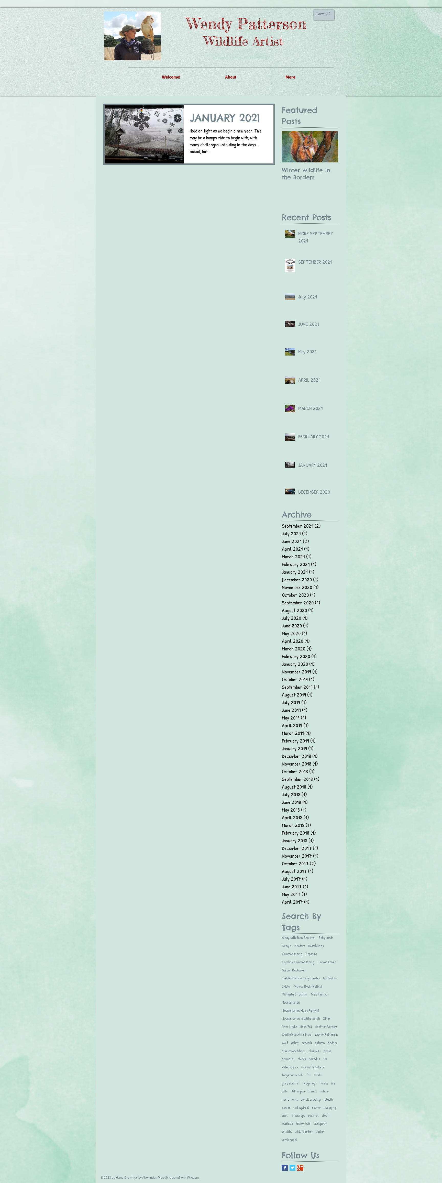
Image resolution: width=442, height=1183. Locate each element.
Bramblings (316, 945)
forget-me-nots (292, 1075)
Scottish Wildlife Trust (297, 1034)
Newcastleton (291, 1002)
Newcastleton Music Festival (300, 1010)
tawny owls (303, 1123)
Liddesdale (330, 978)
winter (320, 1131)
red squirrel (301, 1107)
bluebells (314, 1050)
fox (308, 1075)
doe (325, 1058)
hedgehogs (310, 1083)
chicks (301, 1058)
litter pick (298, 1091)
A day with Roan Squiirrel (298, 937)
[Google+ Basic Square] (300, 1168)
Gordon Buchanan (293, 970)
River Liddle (289, 1026)
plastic (329, 1099)
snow (285, 1115)
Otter (326, 1018)
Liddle (286, 986)
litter (285, 1091)
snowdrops (298, 1115)
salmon (317, 1107)
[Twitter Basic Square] (292, 1168)
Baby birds (325, 937)
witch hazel (289, 1139)
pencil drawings (311, 1099)
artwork (307, 1042)
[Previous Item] (290, 147)
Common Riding (292, 953)
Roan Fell (306, 1026)
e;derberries (290, 1067)
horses (324, 1083)
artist (295, 1042)
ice (333, 1083)
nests (285, 1099)
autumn (320, 1042)
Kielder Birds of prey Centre (301, 978)
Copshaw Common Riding (298, 961)
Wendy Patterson (326, 1034)
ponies (286, 1107)
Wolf (285, 1042)
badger (332, 1042)
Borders (299, 945)
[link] (323, 13)
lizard (312, 1091)
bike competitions (293, 1050)
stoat (325, 1115)
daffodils (314, 1058)
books (327, 1050)
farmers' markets (312, 1067)
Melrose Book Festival (307, 986)
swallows (287, 1123)
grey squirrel (291, 1083)
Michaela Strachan (294, 994)
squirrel (313, 1115)
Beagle (286, 945)
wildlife (287, 1131)
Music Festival (319, 994)
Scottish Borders (326, 1026)
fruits (318, 1075)
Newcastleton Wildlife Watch (301, 1018)
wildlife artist (304, 1131)
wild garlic (320, 1123)
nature (323, 1091)
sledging (330, 1107)
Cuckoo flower (326, 961)
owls (295, 1099)
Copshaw (311, 953)
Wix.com (193, 1177)
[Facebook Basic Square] (285, 1168)
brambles (288, 1058)
